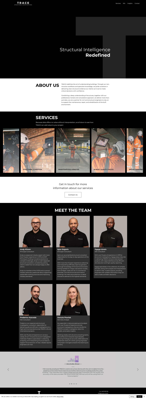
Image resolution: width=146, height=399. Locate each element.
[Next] (137, 369)
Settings (132, 396)
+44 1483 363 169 (103, 391)
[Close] (144, 396)
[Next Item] (138, 150)
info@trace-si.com (103, 393)
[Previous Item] (8, 150)
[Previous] (8, 369)
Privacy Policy (60, 396)
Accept (139, 396)
